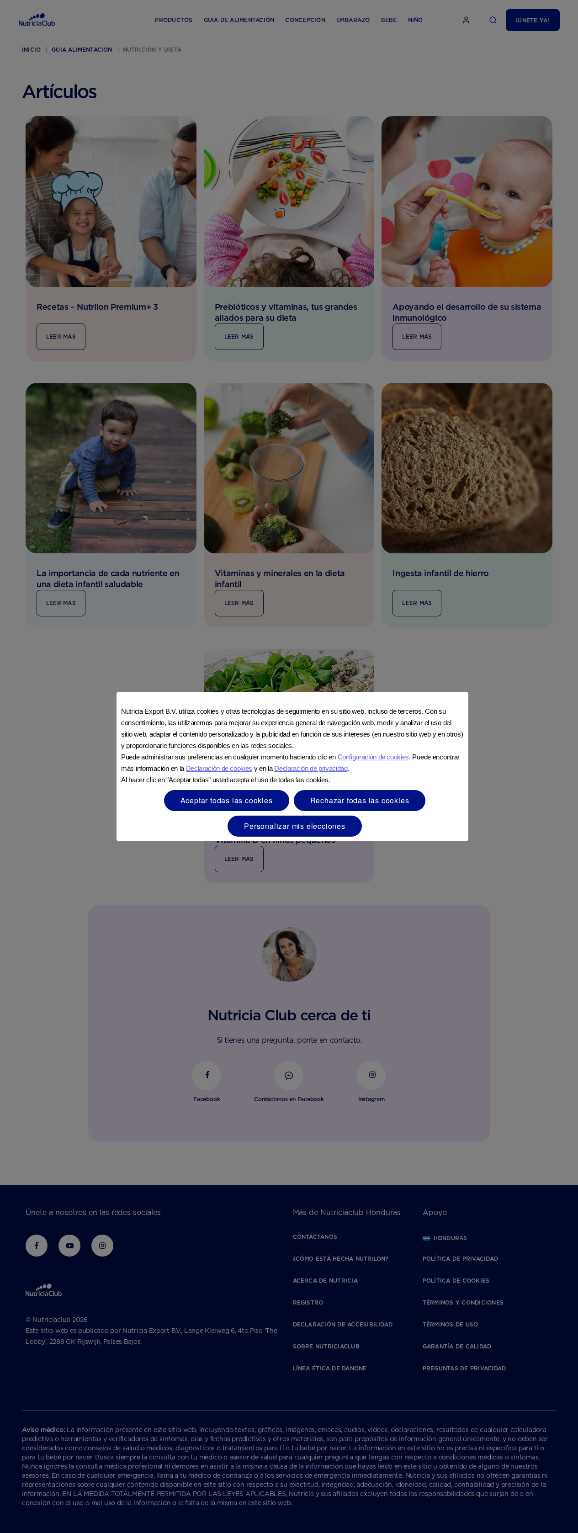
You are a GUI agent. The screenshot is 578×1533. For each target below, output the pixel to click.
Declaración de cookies (219, 768)
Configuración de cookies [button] (373, 757)
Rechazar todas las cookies (359, 800)
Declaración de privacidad (310, 768)
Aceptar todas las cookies (226, 800)
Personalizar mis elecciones (294, 826)
